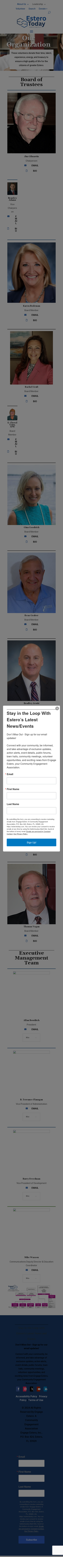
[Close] (57, 708)
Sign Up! (31, 842)
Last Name (13, 804)
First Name (13, 789)
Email (10, 774)
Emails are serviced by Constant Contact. (28, 832)
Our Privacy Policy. (20, 834)
